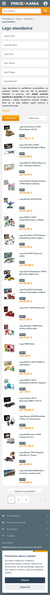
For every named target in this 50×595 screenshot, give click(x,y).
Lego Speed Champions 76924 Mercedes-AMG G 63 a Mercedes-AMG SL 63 (32, 274)
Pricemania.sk (7, 19)
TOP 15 (22, 389)
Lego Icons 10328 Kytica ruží (32, 308)
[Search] (45, 11)
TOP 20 (22, 479)
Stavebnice (28, 19)
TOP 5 (22, 208)
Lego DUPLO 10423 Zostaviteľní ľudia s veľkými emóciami (31, 220)
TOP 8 (22, 262)
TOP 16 (22, 407)
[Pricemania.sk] (25, 3)
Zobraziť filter (10, 118)
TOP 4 (22, 190)
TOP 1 (22, 135)
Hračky (18, 19)
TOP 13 (22, 353)
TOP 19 (22, 461)
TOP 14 (22, 371)
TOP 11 (22, 316)
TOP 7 (22, 244)
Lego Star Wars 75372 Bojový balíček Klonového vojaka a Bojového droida (32, 238)
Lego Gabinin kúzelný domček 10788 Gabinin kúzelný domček (32, 183)
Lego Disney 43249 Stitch (30, 199)
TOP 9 (22, 280)
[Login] (45, 4)
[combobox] (37, 118)
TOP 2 (22, 154)
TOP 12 (22, 335)
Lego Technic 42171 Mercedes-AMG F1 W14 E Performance (30, 401)
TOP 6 (22, 226)
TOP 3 (22, 172)
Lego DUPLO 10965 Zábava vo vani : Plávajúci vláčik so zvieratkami (32, 165)
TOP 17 (22, 425)
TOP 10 (22, 298)
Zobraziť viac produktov (25, 491)
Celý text (5, 110)
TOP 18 (22, 443)
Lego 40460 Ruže (27, 344)
